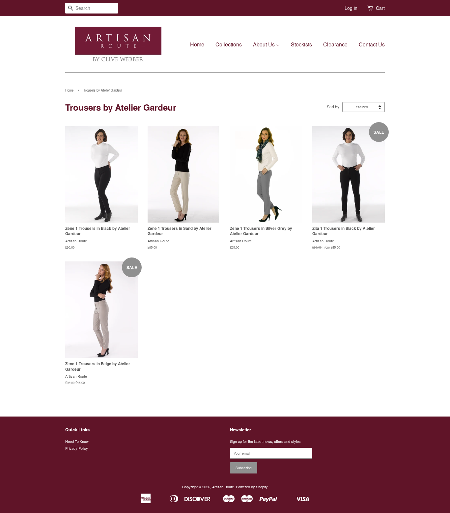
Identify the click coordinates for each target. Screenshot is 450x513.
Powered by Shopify (252, 486)
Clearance (335, 44)
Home (197, 44)
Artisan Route (223, 486)
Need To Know (77, 441)
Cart (380, 8)
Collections (228, 44)
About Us (264, 44)
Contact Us (372, 44)
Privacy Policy (76, 448)
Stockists (301, 44)
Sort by (333, 106)
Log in (351, 8)
